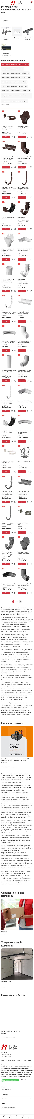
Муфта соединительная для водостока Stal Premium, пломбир (8, 281)
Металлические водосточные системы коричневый (16, 90)
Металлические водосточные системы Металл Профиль (14, 95)
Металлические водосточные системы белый (14, 82)
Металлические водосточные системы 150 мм (14, 64)
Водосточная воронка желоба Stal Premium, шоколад (23, 128)
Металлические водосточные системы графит (14, 86)
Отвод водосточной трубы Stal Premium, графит (25, 584)
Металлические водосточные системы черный (14, 101)
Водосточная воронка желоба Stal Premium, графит (23, 554)
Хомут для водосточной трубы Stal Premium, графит (24, 523)
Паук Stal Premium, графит (25, 461)
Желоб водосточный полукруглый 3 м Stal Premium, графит (23, 493)
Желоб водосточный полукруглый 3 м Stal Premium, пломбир (23, 312)
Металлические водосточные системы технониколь (16, 77)
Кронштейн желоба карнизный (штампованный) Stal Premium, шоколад (23, 219)
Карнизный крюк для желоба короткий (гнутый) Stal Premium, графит (9, 493)
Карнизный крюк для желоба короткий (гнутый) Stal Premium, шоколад (9, 188)
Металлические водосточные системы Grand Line (15, 73)
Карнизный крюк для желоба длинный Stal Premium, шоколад (23, 188)
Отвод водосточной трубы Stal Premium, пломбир (25, 342)
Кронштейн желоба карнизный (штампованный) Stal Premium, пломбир (23, 281)
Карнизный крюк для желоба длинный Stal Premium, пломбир (7, 402)
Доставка (4, 931)
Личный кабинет (6, 1089)
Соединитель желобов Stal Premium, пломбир (9, 431)
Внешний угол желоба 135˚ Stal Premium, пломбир (9, 342)
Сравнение (5, 1094)
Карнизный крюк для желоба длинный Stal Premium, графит (7, 523)
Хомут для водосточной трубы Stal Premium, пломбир (8, 463)
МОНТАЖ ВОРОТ (6, 981)
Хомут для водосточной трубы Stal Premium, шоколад (8, 128)
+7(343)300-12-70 (6, 1055)
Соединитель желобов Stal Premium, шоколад (9, 218)
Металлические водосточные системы (12, 69)
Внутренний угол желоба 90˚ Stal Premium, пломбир (25, 401)
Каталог (4, 1087)
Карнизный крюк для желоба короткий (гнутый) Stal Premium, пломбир (9, 312)
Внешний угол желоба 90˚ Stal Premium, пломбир (25, 249)
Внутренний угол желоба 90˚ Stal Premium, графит (8, 584)
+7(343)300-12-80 (6, 1056)
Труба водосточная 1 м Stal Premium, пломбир (9, 371)
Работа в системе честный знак (10, 1031)
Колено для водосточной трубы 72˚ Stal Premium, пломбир (24, 372)
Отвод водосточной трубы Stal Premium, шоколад (25, 157)
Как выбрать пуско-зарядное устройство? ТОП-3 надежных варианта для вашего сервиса (15, 759)
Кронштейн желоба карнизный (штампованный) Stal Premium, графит (7, 554)
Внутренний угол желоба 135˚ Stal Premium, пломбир (24, 432)
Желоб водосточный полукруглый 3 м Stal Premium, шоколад (7, 158)
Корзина (4, 1092)
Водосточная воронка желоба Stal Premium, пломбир (8, 250)
